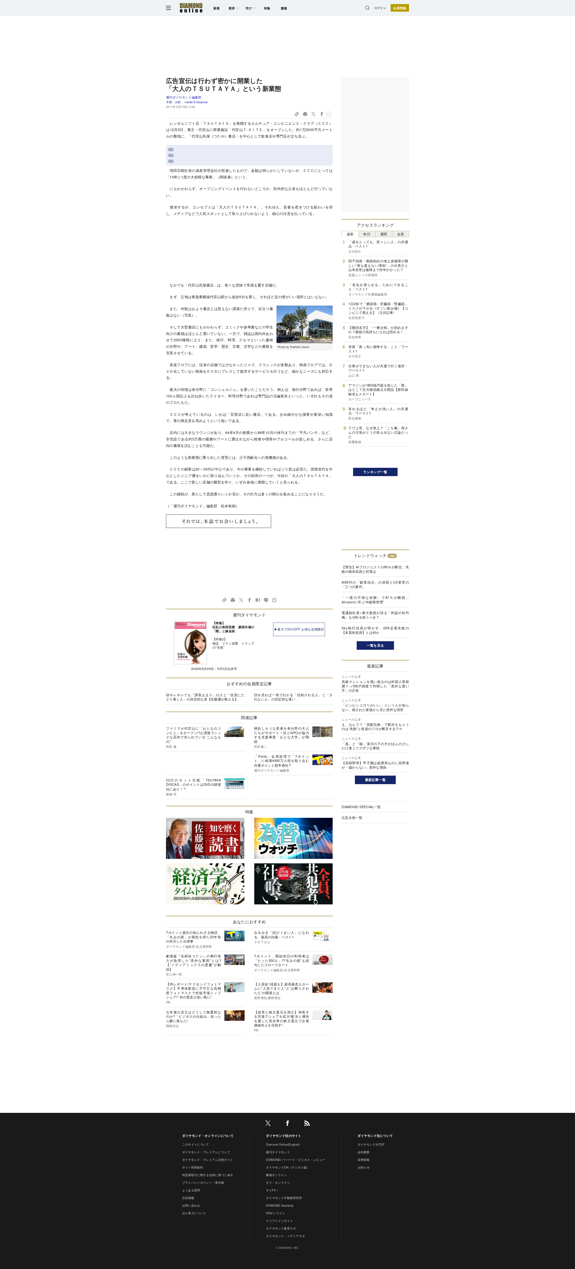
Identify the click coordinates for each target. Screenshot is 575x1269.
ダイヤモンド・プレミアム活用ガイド (207, 1159)
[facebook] (287, 1124)
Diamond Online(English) (283, 1144)
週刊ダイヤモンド (278, 1152)
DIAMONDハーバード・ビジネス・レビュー (295, 1159)
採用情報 (363, 1159)
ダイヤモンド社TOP (371, 1144)
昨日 (366, 234)
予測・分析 (173, 102)
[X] (268, 1124)
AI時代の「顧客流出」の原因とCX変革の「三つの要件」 (375, 584)
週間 (383, 234)
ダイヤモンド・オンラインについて (208, 1135)
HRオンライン (275, 1213)
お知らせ (363, 1167)
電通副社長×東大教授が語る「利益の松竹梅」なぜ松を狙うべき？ (375, 614)
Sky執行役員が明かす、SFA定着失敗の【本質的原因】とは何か (375, 630)
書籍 (284, 8)
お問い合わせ (191, 1205)
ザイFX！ (272, 1190)
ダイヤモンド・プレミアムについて (206, 1152)
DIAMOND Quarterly (280, 1205)
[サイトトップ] (191, 8)
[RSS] (307, 1124)
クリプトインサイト (279, 1221)
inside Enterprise (196, 102)
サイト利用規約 (192, 1167)
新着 (216, 8)
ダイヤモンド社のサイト (283, 1135)
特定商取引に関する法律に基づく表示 (207, 1175)
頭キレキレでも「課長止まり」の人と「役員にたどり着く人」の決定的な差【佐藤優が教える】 (205, 697)
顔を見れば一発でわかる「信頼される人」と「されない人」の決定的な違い (293, 697)
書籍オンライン (276, 1175)
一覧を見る (375, 645)
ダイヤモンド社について (375, 1135)
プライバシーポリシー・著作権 (203, 1182)
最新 (350, 234)
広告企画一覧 (352, 817)
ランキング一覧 (375, 471)
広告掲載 (188, 1198)
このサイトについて (195, 1144)
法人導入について (194, 1213)
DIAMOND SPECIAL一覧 (361, 806)
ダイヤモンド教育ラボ (281, 1228)
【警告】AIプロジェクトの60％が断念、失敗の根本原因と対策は (375, 569)
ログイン (380, 7)
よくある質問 (191, 1190)
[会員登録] (400, 8)
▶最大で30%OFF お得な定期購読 (299, 629)
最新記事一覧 (375, 779)
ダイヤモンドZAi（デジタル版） (288, 1167)
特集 (267, 8)
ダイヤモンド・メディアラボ (285, 1236)
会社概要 (363, 1152)
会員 (400, 234)
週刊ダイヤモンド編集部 (183, 97)
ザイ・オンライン (278, 1182)
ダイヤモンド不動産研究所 (284, 1198)
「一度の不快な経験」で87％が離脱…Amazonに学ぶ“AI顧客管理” (375, 599)
